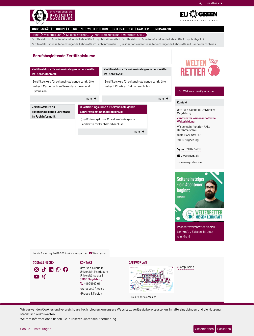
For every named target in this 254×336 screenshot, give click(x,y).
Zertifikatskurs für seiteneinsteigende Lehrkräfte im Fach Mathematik (74, 39)
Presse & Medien (91, 293)
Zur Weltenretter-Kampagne (196, 91)
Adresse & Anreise (92, 288)
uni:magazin (162, 29)
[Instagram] (36, 269)
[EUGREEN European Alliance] (202, 22)
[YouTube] (36, 276)
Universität (41, 29)
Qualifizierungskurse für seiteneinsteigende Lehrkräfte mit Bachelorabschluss (107, 109)
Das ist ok (224, 329)
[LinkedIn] (51, 269)
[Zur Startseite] (52, 17)
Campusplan (186, 266)
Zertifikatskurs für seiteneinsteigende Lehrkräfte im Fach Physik (161, 39)
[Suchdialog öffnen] (200, 3)
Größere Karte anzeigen (143, 297)
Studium (59, 29)
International (123, 29)
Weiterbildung (98, 29)
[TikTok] (43, 269)
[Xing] (43, 276)
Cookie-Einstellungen (35, 329)
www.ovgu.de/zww (190, 162)
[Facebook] (65, 269)
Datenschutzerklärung (100, 319)
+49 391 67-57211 (191, 149)
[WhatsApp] (58, 269)
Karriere (143, 29)
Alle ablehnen (204, 329)
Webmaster (99, 253)
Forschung (76, 29)
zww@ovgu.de (190, 155)
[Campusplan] (151, 291)
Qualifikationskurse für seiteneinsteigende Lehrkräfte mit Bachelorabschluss (168, 44)
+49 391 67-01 (92, 283)
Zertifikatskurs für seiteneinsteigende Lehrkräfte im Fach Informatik (73, 44)
